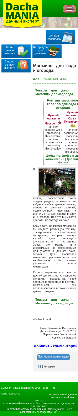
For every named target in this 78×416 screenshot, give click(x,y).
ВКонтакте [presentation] (48, 366)
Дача (36, 78)
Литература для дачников (40, 50)
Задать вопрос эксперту (9, 64)
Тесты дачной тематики (9, 50)
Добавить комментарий (56, 346)
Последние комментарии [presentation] (53, 356)
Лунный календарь (54, 37)
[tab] (53, 357)
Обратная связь (10, 393)
